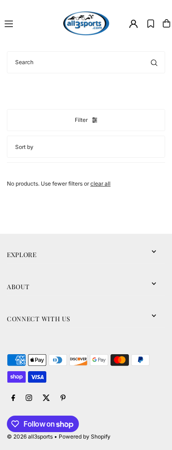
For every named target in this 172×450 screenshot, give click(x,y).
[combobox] (86, 62)
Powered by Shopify (85, 436)
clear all (100, 183)
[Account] (133, 24)
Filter (81, 119)
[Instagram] (29, 398)
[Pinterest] (63, 398)
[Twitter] (46, 398)
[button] (150, 23)
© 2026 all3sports (30, 436)
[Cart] (166, 23)
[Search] (154, 62)
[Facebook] (13, 398)
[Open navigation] (30, 23)
